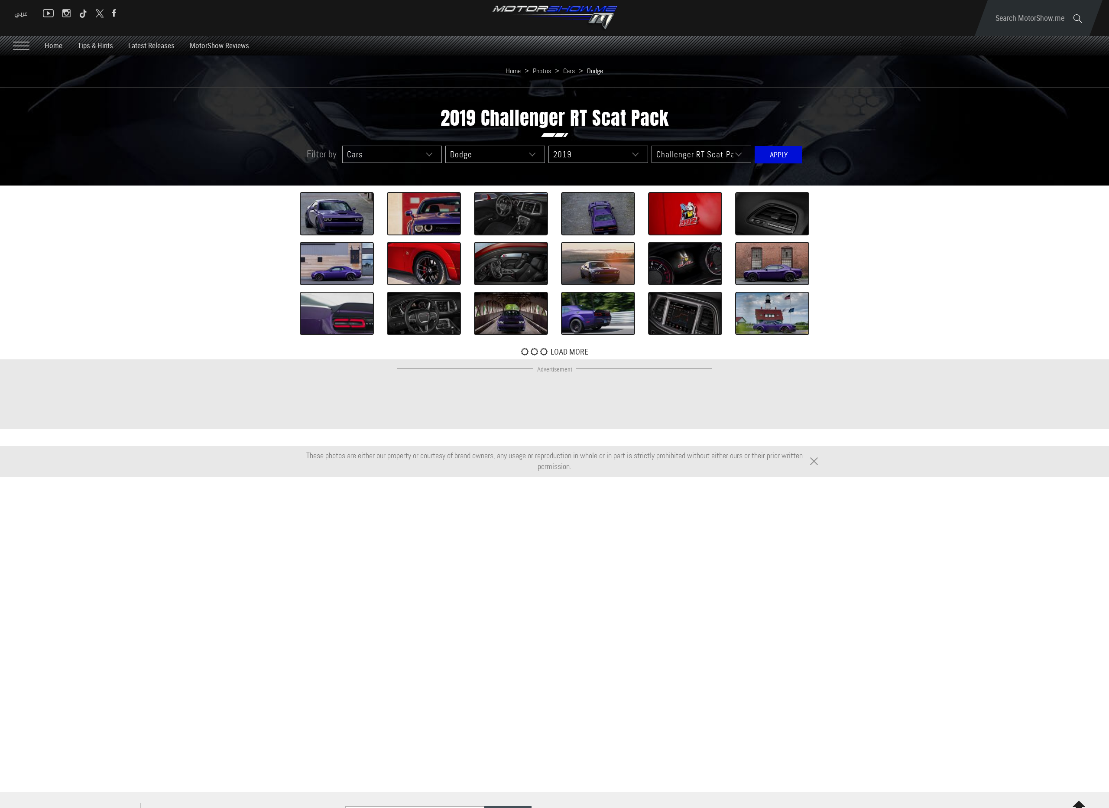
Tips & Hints (95, 45)
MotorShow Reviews (219, 45)
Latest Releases (151, 45)
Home (53, 45)
